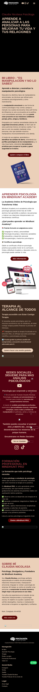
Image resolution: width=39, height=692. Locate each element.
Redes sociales (6, 656)
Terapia (4, 654)
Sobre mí (5, 661)
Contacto (4, 686)
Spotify (4, 672)
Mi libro (4, 649)
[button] (34, 3)
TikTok (4, 670)
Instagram (5, 668)
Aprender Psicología (8, 652)
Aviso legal (5, 684)
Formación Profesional (9, 658)
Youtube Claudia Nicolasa (10, 674)
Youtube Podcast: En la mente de (12, 677)
